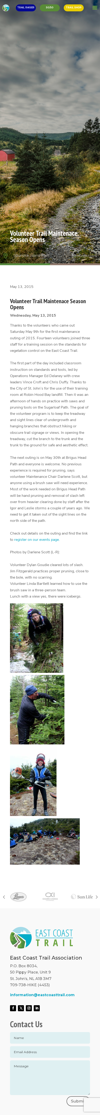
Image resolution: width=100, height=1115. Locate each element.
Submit (78, 1101)
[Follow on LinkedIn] (37, 1008)
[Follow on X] (21, 1008)
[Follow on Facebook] (13, 1008)
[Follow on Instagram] (29, 1008)
